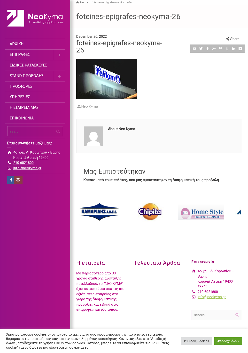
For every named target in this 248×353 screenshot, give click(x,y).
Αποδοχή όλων (228, 341)
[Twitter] (201, 48)
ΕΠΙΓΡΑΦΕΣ (20, 54)
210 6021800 (23, 163)
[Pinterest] (221, 48)
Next (236, 212)
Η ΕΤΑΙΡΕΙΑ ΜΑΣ (24, 107)
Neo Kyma (89, 106)
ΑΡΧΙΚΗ (16, 44)
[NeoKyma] (35, 18)
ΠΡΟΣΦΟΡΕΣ (21, 86)
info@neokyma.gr (27, 168)
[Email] (194, 48)
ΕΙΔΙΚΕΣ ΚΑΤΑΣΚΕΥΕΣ (28, 65)
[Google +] (214, 48)
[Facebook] (11, 180)
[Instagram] (18, 180)
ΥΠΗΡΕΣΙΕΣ (20, 97)
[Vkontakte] (240, 48)
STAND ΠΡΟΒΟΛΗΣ (27, 76)
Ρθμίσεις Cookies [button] (196, 341)
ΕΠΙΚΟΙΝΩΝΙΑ (22, 118)
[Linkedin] (234, 48)
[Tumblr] (227, 48)
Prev (82, 212)
